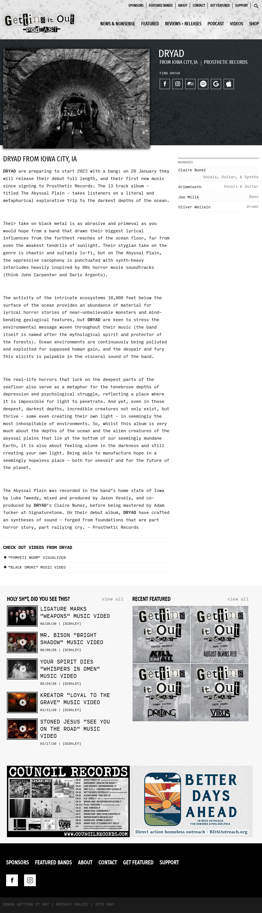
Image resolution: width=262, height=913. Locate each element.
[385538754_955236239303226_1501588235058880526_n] (191, 803)
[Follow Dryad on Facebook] (165, 84)
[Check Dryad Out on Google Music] (216, 84)
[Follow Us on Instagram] (30, 880)
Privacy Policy (72, 904)
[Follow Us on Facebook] (12, 880)
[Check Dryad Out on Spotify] (203, 84)
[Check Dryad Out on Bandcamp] (190, 84)
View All (112, 599)
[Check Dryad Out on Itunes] (229, 84)
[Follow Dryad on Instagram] (177, 84)
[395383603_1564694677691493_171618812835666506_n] (68, 803)
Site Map (104, 904)
